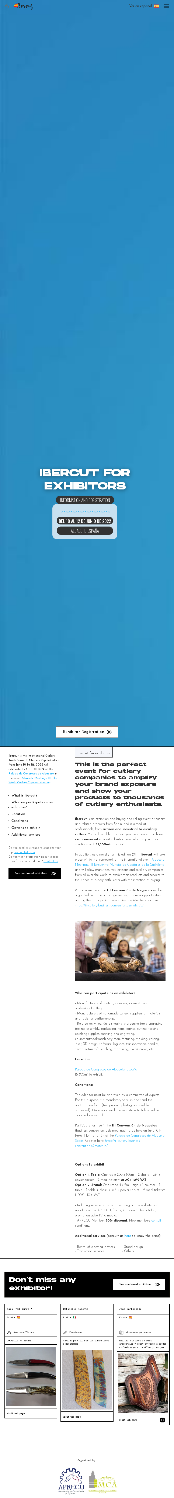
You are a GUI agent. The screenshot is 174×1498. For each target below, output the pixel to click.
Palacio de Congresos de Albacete (31, 773)
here (127, 1236)
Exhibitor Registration (83, 732)
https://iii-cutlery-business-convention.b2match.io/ (109, 905)
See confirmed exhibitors (31, 873)
